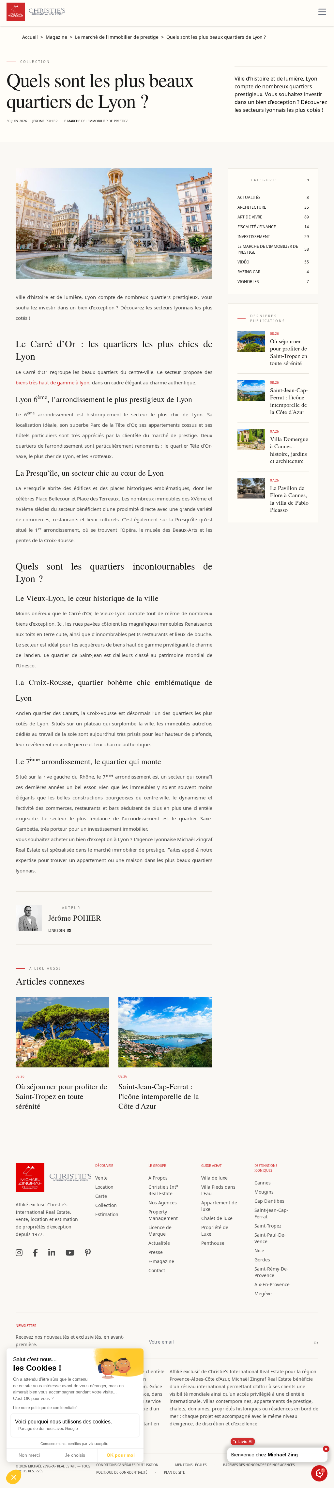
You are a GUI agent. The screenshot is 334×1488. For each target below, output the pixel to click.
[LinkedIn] (51, 1253)
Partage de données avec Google (48, 1428)
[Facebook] (35, 1253)
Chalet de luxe (217, 1218)
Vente (101, 1178)
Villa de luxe (214, 1178)
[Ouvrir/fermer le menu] (322, 12)
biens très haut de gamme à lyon (52, 382)
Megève (263, 1293)
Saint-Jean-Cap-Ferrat (271, 1213)
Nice (259, 1250)
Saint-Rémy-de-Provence (271, 1272)
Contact (156, 1270)
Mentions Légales (190, 1465)
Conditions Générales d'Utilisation (127, 1465)
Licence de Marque (160, 1230)
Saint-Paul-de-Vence (270, 1238)
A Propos (158, 1178)
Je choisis (75, 1455)
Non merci (29, 1455)
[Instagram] (19, 1253)
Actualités (159, 1243)
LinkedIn (56, 930)
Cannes (262, 1183)
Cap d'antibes (269, 1201)
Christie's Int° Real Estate (163, 1190)
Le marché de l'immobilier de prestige (96, 121)
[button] (14, 1477)
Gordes (262, 1260)
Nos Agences (162, 1202)
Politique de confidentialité (121, 1472)
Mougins (264, 1192)
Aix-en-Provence (272, 1284)
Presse (155, 1252)
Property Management (163, 1215)
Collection (106, 1205)
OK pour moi (121, 1455)
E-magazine (161, 1261)
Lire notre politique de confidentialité (45, 1408)
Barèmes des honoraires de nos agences (259, 1465)
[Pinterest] (88, 1253)
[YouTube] (70, 1253)
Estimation (106, 1214)
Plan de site (174, 1472)
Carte (101, 1196)
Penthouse (212, 1243)
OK (316, 1343)
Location (104, 1187)
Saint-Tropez (267, 1226)
